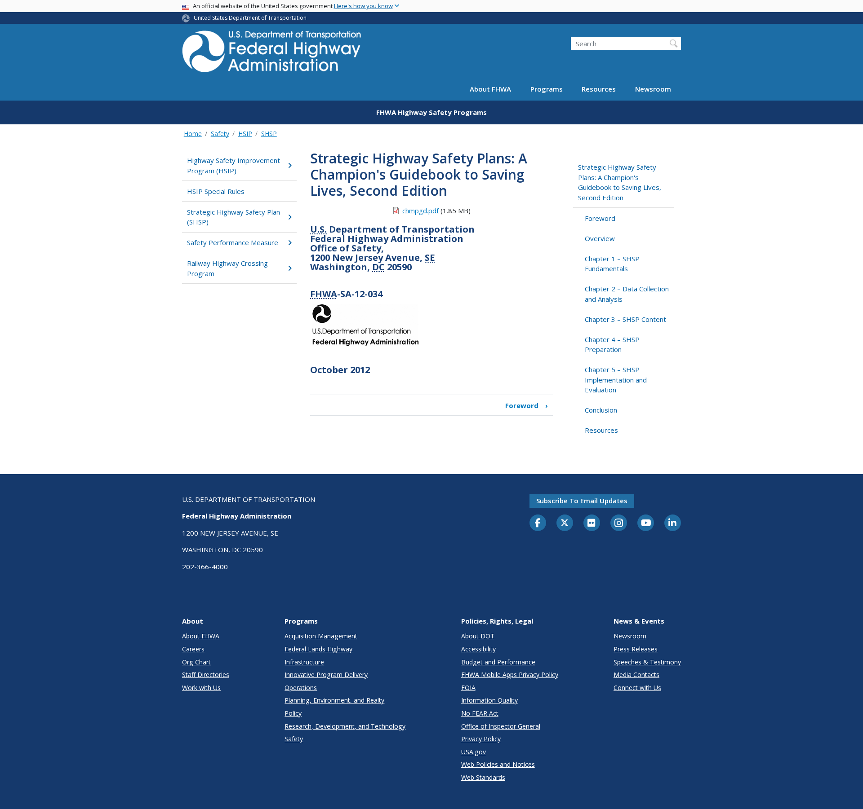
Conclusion (601, 409)
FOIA (468, 687)
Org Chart (196, 662)
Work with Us (201, 687)
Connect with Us (637, 687)
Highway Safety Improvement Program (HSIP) (233, 165)
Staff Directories (205, 674)
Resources (599, 88)
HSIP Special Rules (216, 191)
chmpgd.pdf (420, 210)
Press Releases (636, 649)
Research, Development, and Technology (345, 726)
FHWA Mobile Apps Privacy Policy (509, 674)
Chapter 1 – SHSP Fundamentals (612, 263)
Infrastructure (304, 662)
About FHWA (490, 88)
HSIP (245, 133)
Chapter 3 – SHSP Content (625, 319)
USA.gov (473, 751)
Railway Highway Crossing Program (227, 268)
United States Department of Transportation (250, 18)
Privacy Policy (481, 738)
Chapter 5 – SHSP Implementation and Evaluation (616, 379)
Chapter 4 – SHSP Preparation (612, 344)
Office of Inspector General (500, 726)
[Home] (272, 54)
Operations (301, 687)
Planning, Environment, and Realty (334, 700)
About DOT (477, 636)
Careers (193, 649)
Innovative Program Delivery (326, 674)
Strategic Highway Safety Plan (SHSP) (233, 217)
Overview (600, 238)
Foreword (526, 405)
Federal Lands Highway (318, 649)
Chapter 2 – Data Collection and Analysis (627, 293)
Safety (220, 133)
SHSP (269, 133)
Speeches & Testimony (647, 662)
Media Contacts (636, 674)
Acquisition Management (321, 636)
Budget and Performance (498, 662)
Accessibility (478, 649)
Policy (293, 713)
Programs (546, 88)
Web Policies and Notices (498, 764)
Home (193, 133)
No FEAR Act (479, 713)
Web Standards (483, 777)
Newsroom (653, 88)
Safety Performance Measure (232, 242)
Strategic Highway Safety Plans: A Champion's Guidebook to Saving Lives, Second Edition (619, 182)
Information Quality (489, 700)
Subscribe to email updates (581, 500)
